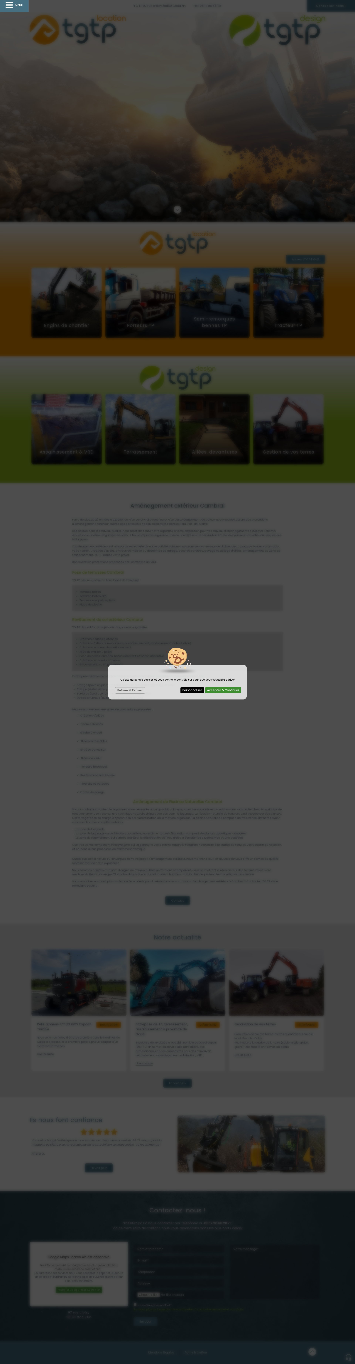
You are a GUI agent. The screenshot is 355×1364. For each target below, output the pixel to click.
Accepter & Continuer (223, 690)
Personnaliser (192, 690)
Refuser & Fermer (130, 690)
